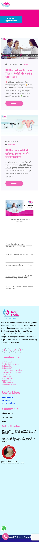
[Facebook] (4, 350)
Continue (13, 103)
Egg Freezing (6, 380)
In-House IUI (6, 366)
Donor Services (7, 382)
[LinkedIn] (10, 350)
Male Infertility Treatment (11, 372)
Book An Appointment (11, 20)
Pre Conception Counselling (12, 370)
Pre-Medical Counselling (10, 364)
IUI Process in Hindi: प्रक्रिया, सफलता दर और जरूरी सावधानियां (17, 154)
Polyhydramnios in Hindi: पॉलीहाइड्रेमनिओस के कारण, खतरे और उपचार (19, 245)
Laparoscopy (6, 376)
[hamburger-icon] (3, 13)
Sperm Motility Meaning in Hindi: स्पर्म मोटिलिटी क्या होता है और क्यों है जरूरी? (19, 277)
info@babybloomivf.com (11, 426)
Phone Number (8, 413)
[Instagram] (15, 350)
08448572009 (8, 417)
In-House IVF (7, 368)
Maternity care (7, 378)
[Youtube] (20, 350)
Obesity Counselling (9, 384)
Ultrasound (6, 374)
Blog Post (26, 64)
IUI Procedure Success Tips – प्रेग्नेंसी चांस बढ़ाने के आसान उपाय (18, 74)
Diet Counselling (7, 362)
